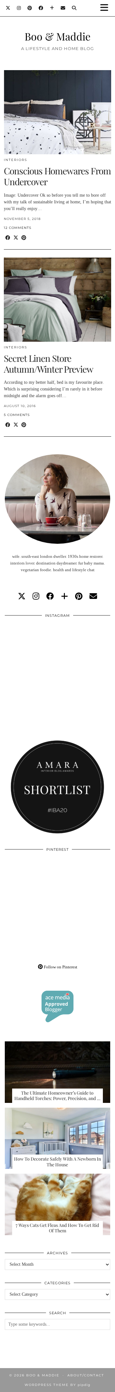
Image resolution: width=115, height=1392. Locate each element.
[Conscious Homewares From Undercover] (57, 112)
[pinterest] (78, 596)
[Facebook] (41, 8)
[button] (106, 8)
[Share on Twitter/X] (16, 238)
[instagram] (36, 596)
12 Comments (17, 228)
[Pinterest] (29, 8)
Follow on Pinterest (60, 967)
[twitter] (22, 596)
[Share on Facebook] (8, 238)
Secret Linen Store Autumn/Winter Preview (48, 363)
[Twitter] (8, 8)
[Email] (63, 8)
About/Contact (85, 1375)
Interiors (15, 160)
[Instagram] (19, 8)
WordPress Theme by (57, 1385)
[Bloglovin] (52, 8)
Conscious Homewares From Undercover (57, 176)
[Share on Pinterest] (24, 238)
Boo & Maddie (57, 36)
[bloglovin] (64, 596)
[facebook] (50, 596)
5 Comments (17, 415)
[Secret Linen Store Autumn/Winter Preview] (57, 300)
